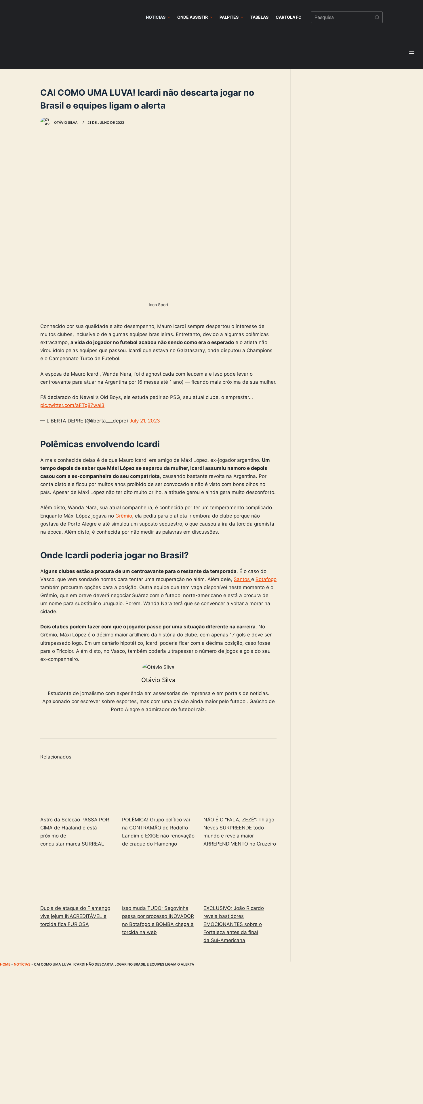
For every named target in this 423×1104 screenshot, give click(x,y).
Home (5, 964)
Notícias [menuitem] (155, 17)
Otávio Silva (158, 680)
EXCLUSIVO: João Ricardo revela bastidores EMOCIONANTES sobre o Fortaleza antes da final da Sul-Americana (233, 924)
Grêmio (123, 516)
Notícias (22, 964)
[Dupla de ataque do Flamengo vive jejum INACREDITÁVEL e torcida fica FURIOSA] (76, 877)
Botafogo (266, 579)
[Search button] (377, 17)
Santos (242, 579)
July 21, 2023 (144, 421)
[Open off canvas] (411, 51)
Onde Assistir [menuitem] (192, 17)
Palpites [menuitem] (229, 17)
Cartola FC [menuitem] (289, 17)
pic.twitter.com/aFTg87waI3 (72, 405)
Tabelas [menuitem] (259, 17)
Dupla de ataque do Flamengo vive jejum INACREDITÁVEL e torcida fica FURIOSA (75, 916)
